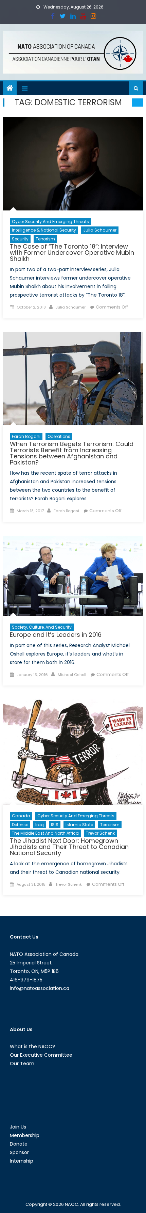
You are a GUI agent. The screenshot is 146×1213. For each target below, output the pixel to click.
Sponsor (19, 1152)
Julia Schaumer (99, 230)
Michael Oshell (72, 674)
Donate (19, 1143)
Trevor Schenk (100, 833)
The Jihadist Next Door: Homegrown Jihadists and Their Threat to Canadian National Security (69, 846)
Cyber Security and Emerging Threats (50, 221)
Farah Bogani (26, 436)
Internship (21, 1160)
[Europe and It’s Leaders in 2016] (73, 576)
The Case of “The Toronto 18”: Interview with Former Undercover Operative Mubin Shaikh (72, 252)
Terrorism (45, 239)
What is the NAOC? (32, 1046)
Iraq (39, 825)
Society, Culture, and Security (42, 627)
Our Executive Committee (41, 1055)
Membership (24, 1135)
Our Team (22, 1063)
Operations (59, 436)
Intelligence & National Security (44, 230)
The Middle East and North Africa (45, 833)
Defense (20, 825)
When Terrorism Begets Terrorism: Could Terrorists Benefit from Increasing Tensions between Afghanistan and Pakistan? (71, 453)
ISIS (54, 825)
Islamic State (79, 825)
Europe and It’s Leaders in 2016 (56, 634)
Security (20, 239)
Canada (21, 816)
